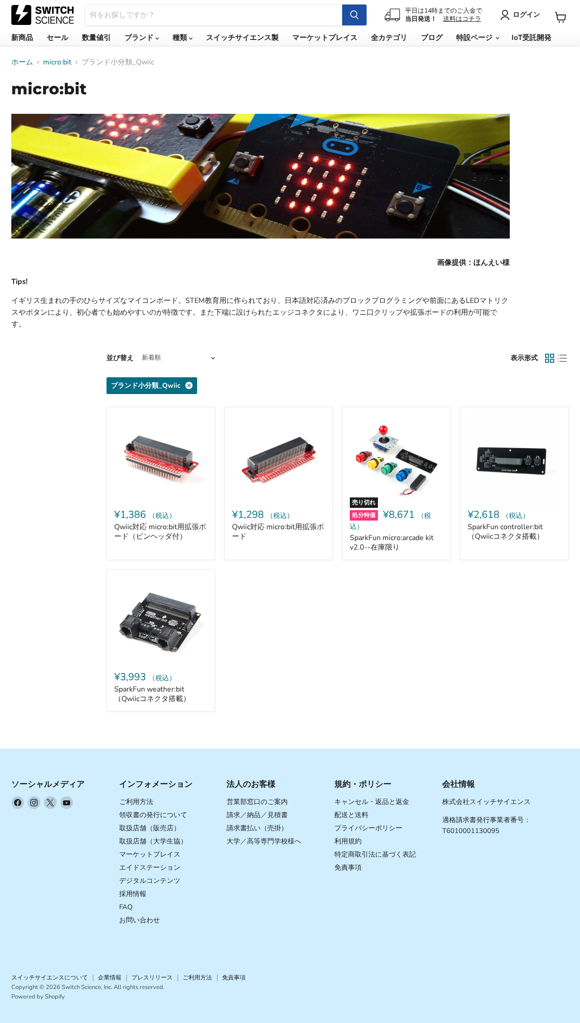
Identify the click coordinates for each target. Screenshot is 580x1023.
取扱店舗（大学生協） (153, 841)
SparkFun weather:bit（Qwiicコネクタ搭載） (152, 694)
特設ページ (475, 38)
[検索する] (354, 15)
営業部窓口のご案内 (257, 801)
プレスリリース (152, 978)
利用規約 (348, 841)
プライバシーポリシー (368, 828)
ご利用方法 (136, 801)
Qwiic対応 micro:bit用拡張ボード (278, 531)
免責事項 (348, 867)
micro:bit (57, 62)
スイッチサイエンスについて (49, 978)
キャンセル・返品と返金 (371, 801)
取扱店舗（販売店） (149, 828)
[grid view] (549, 358)
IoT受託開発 (531, 38)
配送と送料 (351, 814)
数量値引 (96, 38)
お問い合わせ (139, 920)
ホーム (22, 62)
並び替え (120, 358)
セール (57, 38)
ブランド (140, 38)
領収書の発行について (153, 814)
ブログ (432, 38)
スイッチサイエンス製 (242, 38)
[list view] (562, 358)
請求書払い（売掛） (257, 828)
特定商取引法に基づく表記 (375, 854)
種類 (181, 38)
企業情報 (109, 978)
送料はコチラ (462, 19)
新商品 (22, 38)
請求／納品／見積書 (257, 814)
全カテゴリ (389, 38)
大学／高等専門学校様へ (264, 841)
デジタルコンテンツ (149, 880)
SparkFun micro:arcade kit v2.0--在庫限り (392, 542)
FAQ (126, 906)
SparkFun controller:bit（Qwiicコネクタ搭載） (506, 531)
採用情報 (132, 893)
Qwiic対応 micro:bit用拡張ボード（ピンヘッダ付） (160, 531)
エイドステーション (149, 867)
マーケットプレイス (325, 38)
